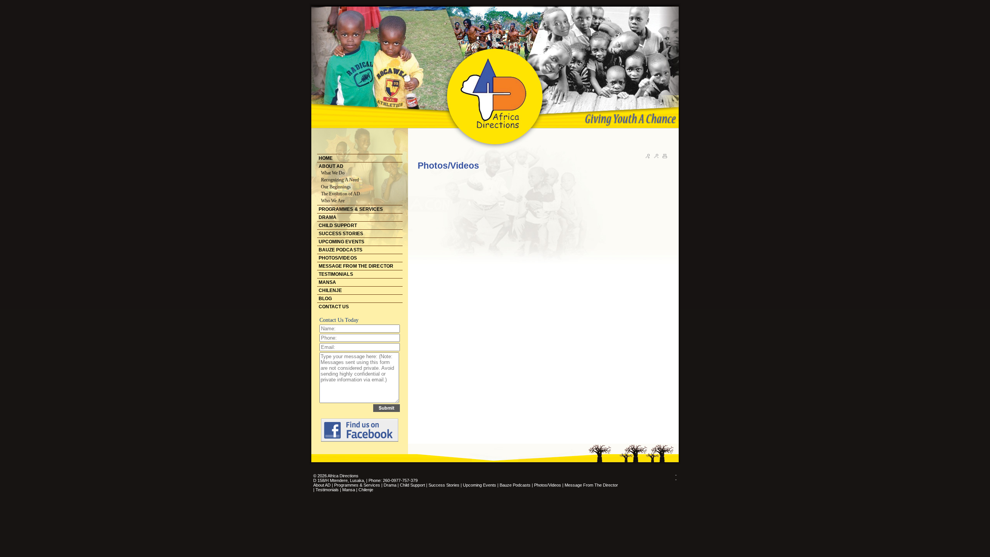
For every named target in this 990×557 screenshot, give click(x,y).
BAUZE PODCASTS (340, 250)
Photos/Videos (547, 485)
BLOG (325, 298)
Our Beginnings (336, 187)
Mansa (349, 489)
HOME (326, 158)
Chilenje (365, 489)
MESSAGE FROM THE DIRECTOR (356, 266)
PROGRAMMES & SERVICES (351, 209)
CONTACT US (334, 306)
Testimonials (328, 489)
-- (676, 477)
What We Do (333, 173)
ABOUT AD (331, 166)
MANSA (327, 282)
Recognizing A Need (340, 180)
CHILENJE (330, 290)
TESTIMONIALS (336, 274)
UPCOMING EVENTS (342, 241)
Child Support (412, 485)
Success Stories (443, 485)
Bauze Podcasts (515, 485)
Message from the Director (591, 485)
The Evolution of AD (340, 193)
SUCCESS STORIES (341, 233)
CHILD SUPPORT (338, 225)
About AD (322, 485)
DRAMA (328, 217)
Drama (390, 485)
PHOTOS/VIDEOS (338, 258)
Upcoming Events (479, 485)
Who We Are (333, 200)
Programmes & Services (357, 485)
